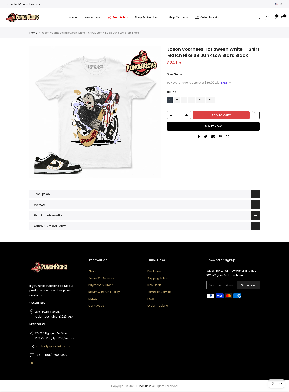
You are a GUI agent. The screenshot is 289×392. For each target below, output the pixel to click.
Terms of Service (159, 292)
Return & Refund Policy (104, 292)
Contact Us (96, 306)
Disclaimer (154, 271)
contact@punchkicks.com (26, 4)
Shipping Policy (157, 278)
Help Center (177, 17)
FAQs (150, 299)
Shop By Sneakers (147, 17)
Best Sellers (120, 17)
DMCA (92, 299)
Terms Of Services (101, 278)
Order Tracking (210, 17)
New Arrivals (93, 17)
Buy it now (213, 126)
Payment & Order (100, 285)
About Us (94, 271)
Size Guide (174, 74)
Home (73, 17)
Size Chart (154, 285)
